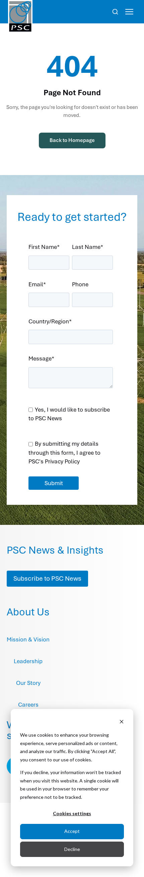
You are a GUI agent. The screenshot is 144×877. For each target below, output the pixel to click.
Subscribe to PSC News (47, 578)
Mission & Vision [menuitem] (28, 639)
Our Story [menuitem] (28, 683)
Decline (72, 849)
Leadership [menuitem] (28, 661)
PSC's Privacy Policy (54, 461)
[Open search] (115, 12)
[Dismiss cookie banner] (121, 722)
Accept (72, 831)
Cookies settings (72, 813)
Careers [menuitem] (28, 704)
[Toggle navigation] (129, 12)
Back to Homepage (72, 140)
